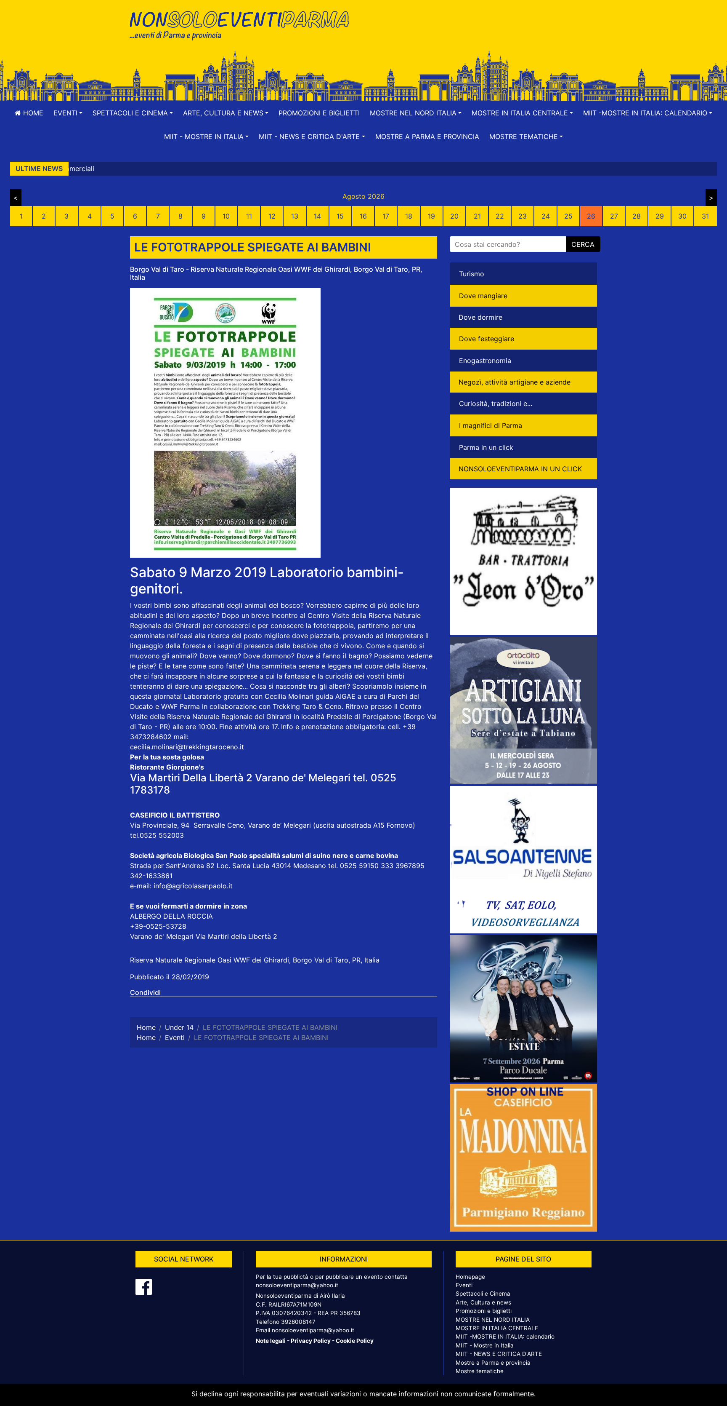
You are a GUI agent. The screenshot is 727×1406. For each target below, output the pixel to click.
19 (431, 216)
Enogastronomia (485, 360)
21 (477, 216)
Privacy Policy (311, 1340)
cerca (582, 244)
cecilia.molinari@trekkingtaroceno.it (187, 747)
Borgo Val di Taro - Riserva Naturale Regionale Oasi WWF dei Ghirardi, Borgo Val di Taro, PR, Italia (276, 273)
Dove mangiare (483, 295)
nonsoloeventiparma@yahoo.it (297, 1285)
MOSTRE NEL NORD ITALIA (493, 1319)
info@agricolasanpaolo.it (193, 886)
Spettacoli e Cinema (483, 1293)
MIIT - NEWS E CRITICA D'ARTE (499, 1353)
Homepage (470, 1276)
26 (591, 216)
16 (363, 216)
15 (340, 216)
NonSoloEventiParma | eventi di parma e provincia (243, 24)
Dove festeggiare (486, 338)
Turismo (471, 274)
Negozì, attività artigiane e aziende (514, 382)
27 (614, 216)
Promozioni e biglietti (319, 113)
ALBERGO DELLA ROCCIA (171, 916)
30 (682, 216)
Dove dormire (480, 317)
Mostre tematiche (480, 1371)
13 (294, 216)
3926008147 (298, 1321)
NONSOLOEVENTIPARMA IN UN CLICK (520, 469)
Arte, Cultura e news (483, 1302)
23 (522, 216)
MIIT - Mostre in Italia (485, 1345)
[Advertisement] (483, 34)
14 (317, 216)
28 (636, 216)
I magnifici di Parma (490, 425)
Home (32, 113)
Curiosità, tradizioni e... (495, 403)
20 (454, 216)
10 (226, 216)
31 (705, 216)
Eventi (464, 1285)
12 (272, 216)
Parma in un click (486, 447)
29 (659, 216)
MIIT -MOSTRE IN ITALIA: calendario (505, 1336)
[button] (68, 113)
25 (568, 216)
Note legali (271, 1340)
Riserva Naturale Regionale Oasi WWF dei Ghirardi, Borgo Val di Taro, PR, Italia (254, 960)
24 (545, 216)
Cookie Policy (355, 1340)
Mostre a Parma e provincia (427, 136)
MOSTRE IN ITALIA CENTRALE (497, 1328)
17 (385, 216)
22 (500, 216)
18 (408, 216)
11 (249, 216)
